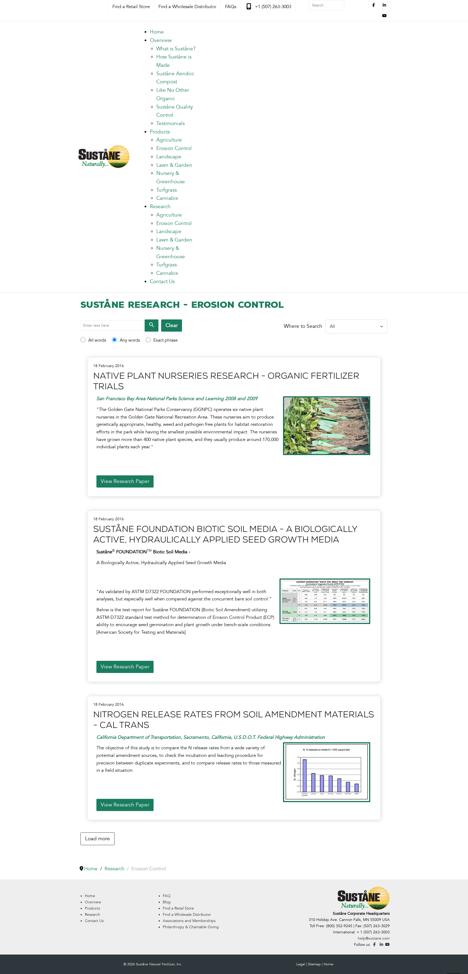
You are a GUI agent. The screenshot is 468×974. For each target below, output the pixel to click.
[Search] (151, 325)
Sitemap (314, 964)
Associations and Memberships (189, 921)
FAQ (167, 896)
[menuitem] (157, 32)
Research (92, 914)
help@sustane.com (374, 938)
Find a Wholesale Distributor (187, 914)
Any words (130, 340)
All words (97, 340)
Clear (171, 325)
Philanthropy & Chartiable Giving (191, 927)
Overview (93, 902)
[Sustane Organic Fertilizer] (104, 157)
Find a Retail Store (178, 908)
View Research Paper (125, 481)
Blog (167, 902)
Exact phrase (165, 340)
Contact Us (94, 921)
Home (90, 896)
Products (92, 908)
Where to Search (303, 326)
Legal (300, 964)
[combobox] (326, 5)
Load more (97, 838)
